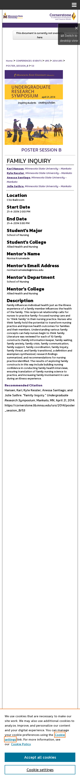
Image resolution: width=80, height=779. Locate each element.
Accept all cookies (40, 757)
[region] (40, 744)
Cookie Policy (21, 744)
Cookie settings (40, 770)
